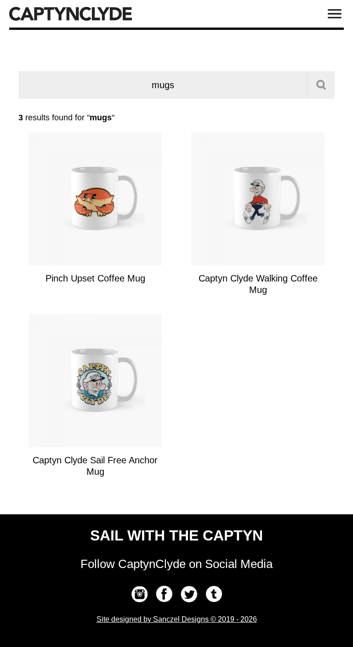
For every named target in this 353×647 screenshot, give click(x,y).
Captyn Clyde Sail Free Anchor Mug (95, 466)
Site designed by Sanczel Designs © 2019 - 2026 (177, 619)
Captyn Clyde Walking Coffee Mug (258, 284)
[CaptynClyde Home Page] (70, 14)
